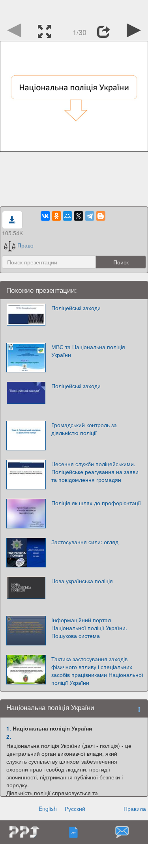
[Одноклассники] (56, 216)
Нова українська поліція (82, 581)
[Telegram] (89, 216)
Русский (75, 808)
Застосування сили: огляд (84, 542)
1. (8, 728)
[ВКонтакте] (45, 216)
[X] (78, 216)
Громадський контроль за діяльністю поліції (84, 429)
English (48, 808)
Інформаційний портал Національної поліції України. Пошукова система (89, 628)
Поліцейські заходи (76, 308)
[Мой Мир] (67, 216)
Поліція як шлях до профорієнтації (96, 503)
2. (8, 736)
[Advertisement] (74, 10)
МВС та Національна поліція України (88, 351)
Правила (135, 808)
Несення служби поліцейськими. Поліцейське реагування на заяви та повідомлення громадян (95, 471)
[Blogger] (100, 216)
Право (25, 245)
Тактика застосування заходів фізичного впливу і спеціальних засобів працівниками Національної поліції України (97, 670)
